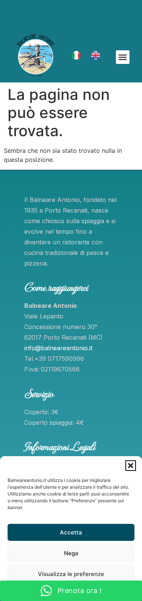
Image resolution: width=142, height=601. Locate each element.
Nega (71, 553)
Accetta (71, 532)
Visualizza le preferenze (71, 574)
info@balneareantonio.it (58, 348)
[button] (130, 465)
